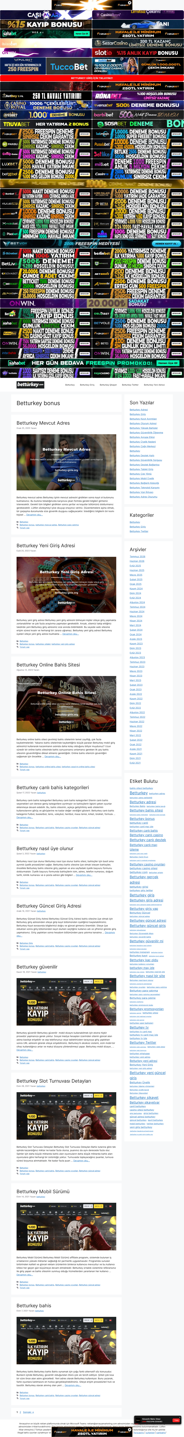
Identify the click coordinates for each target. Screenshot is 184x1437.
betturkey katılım (157, 952)
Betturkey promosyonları (147, 1009)
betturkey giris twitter (141, 890)
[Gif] (92, 183)
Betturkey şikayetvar (145, 1102)
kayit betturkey (155, 1120)
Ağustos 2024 (137, 602)
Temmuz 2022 (137, 717)
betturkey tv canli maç (141, 1031)
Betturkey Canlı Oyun (139, 857)
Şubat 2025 (136, 579)
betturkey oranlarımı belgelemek (141, 984)
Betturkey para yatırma (68, 525)
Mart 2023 (135, 680)
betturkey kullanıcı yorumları (142, 964)
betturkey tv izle (138, 1038)
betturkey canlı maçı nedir (138, 853)
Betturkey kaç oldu (144, 960)
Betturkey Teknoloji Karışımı (144, 487)
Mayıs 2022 (136, 726)
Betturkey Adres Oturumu (143, 496)
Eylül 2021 (135, 763)
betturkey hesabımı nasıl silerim (141, 945)
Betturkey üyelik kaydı (139, 1090)
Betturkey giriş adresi (146, 900)
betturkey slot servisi (137, 1020)
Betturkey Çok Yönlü (141, 474)
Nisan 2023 (136, 675)
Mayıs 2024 (136, 616)
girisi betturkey (150, 1113)
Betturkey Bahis (137, 806)
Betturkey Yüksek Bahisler (144, 428)
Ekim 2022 (135, 703)
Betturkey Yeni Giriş (141, 1064)
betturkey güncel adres (140, 916)
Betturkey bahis (34, 1305)
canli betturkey (138, 1106)
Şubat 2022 (136, 740)
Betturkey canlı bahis (45, 827)
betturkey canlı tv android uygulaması (143, 860)
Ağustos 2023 (137, 657)
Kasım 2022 (136, 698)
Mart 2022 (135, 735)
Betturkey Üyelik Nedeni (143, 441)
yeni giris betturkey (141, 1127)
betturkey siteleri (43, 644)
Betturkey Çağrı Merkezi (143, 446)
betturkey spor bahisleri (141, 1023)
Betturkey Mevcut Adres (43, 423)
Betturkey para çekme (143, 997)
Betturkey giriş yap (144, 909)
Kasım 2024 (136, 588)
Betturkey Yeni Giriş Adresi (46, 545)
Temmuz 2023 (137, 662)
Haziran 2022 (137, 721)
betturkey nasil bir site (155, 972)
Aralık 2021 (136, 749)
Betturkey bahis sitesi (146, 810)
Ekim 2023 (135, 648)
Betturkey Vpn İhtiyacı (141, 492)
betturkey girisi (139, 886)
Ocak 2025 (135, 584)
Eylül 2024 (135, 597)
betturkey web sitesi (156, 1047)
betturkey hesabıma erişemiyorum (141, 1131)
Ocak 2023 (136, 689)
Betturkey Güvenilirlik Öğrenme (146, 432)
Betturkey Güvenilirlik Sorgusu (146, 460)
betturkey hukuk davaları (138, 949)
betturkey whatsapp (140, 1053)
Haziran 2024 (137, 611)
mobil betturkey (137, 1123)
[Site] (46, 134)
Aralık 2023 (136, 639)
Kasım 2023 (136, 643)
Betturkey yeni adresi (143, 1060)
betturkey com (139, 872)
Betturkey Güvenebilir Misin (141, 933)
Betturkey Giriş (87, 385)
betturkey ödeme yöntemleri (142, 1086)
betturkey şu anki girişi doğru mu (141, 1134)
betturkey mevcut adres (46, 525)
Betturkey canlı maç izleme (143, 847)
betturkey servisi (135, 1013)
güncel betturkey (138, 1120)
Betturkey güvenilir (37, 967)
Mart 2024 (135, 625)
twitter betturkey (155, 1123)
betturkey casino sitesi (143, 868)
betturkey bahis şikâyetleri (139, 815)
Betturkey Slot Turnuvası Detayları (54, 1081)
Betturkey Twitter (130, 385)
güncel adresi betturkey (142, 1116)
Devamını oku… (34, 514)
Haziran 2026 (137, 561)
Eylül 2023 (135, 652)
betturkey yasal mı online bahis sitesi (78, 766)
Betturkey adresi (143, 802)
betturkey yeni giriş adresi (63, 644)
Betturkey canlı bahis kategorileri (53, 787)
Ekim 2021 (135, 758)
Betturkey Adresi (139, 409)
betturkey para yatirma (157, 987)
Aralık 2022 (136, 694)
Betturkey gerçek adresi (144, 879)
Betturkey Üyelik (140, 1082)
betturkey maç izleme (137, 972)
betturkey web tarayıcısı (138, 1050)
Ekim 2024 (135, 593)
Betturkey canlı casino (146, 835)
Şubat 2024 (136, 630)
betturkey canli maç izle (141, 826)
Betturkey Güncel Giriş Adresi (49, 906)
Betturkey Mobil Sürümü (43, 1191)
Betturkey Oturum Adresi (143, 423)
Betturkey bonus (27, 525)
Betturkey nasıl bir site (147, 976)
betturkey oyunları (137, 987)
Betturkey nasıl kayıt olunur (141, 980)
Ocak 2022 (135, 744)
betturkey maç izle (142, 967)
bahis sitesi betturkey (141, 788)
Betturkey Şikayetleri (139, 1093)
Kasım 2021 (136, 753)
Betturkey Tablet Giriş (141, 469)
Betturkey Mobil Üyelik (142, 478)
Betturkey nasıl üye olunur (45, 848)
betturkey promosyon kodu (141, 1005)
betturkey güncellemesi (138, 930)
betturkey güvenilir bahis (140, 937)
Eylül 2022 (135, 707)
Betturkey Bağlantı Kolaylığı (144, 483)
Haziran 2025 (137, 570)
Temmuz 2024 (137, 607)
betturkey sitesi (150, 1013)
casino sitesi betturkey (142, 1109)
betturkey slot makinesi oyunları (141, 1016)
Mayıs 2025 (136, 575)
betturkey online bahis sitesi (48, 766)
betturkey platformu (136, 1002)
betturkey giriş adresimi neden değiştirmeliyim (146, 905)
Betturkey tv (139, 1027)
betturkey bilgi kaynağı (157, 815)
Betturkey (70, 385)
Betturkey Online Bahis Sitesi (48, 665)
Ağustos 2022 (137, 712)
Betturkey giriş (142, 895)
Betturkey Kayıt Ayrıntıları (143, 419)
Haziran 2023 (137, 666)
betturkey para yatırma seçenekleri (145, 994)
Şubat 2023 (136, 685)
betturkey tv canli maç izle (144, 1035)
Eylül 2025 (135, 565)
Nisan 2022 (136, 730)
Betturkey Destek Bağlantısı (144, 464)
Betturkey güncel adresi (89, 827)
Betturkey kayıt (138, 955)
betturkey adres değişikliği (141, 798)
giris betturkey (136, 1113)
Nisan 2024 (136, 620)
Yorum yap (24, 528)
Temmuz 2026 (137, 556)
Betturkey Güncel (140, 912)
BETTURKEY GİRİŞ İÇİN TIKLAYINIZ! (92, 78)
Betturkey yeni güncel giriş (148, 1075)
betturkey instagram (140, 952)
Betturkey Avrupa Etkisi (142, 437)
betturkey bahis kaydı (156, 806)
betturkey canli (139, 822)
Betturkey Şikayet (108, 385)
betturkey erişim (156, 872)
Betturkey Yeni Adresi (154, 385)
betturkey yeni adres (140, 1057)
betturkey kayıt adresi (156, 956)
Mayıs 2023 (136, 671)
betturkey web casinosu (138, 1047)
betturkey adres (157, 793)
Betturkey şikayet (144, 1097)
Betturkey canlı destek (148, 840)
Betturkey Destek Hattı (142, 455)
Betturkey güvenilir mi (146, 941)
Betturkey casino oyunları (66, 827)
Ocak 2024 (136, 634)
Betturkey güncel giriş (148, 925)
